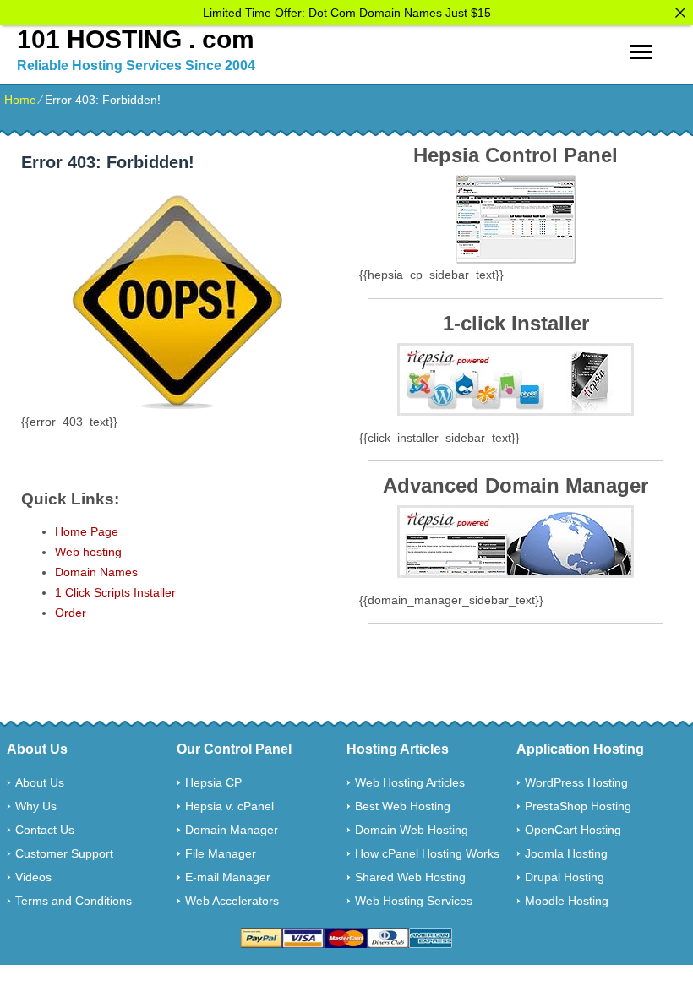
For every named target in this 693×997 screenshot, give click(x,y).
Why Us (36, 806)
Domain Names (96, 572)
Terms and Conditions (73, 900)
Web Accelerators (232, 900)
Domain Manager (231, 829)
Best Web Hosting (402, 806)
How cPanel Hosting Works (427, 853)
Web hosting (88, 551)
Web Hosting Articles (410, 782)
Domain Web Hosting (411, 829)
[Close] (680, 12)
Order (70, 612)
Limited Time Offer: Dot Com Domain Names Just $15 (347, 12)
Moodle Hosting (566, 900)
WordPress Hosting (576, 782)
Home (20, 99)
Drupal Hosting (564, 877)
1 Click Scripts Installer (115, 592)
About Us (39, 782)
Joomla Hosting (566, 853)
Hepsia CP (213, 782)
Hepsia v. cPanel (229, 806)
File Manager (220, 853)
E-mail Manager (227, 877)
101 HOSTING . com (135, 39)
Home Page (86, 531)
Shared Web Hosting (410, 877)
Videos (33, 877)
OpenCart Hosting (573, 829)
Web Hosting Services (413, 900)
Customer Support (64, 853)
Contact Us (44, 829)
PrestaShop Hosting (578, 806)
